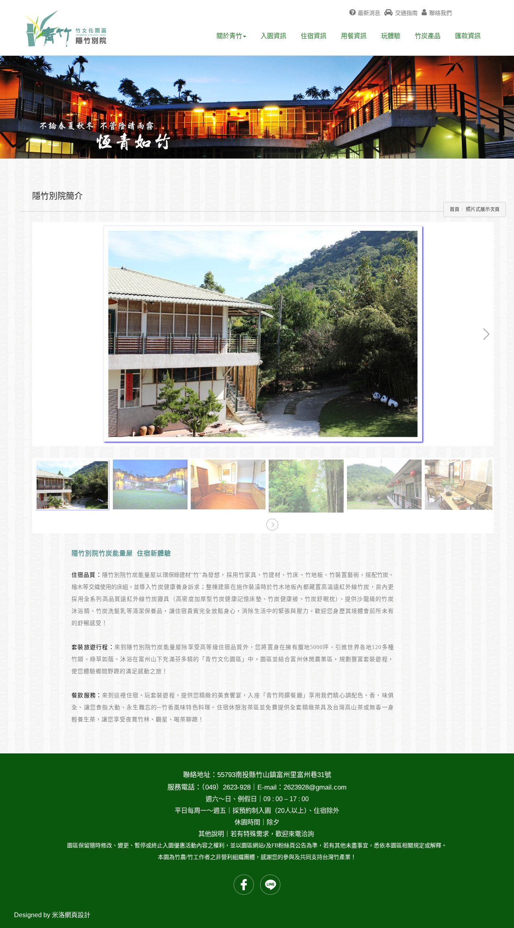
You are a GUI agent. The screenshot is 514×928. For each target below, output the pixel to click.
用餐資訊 (354, 36)
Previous (46, 228)
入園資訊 (273, 36)
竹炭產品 (428, 36)
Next (458, 228)
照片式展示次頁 (483, 209)
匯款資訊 (468, 36)
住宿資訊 (313, 36)
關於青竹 (229, 36)
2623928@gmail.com (315, 787)
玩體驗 (390, 36)
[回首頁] (65, 28)
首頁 (454, 209)
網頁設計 (77, 915)
